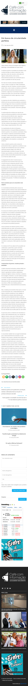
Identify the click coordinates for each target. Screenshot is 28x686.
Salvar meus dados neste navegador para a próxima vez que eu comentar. (13, 485)
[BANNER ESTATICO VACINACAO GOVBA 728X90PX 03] (14, 22)
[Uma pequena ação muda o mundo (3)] (15, 549)
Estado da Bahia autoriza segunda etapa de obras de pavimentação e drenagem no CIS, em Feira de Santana (13, 630)
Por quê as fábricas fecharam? (14, 443)
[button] (14, 30)
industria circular (8, 381)
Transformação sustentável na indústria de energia (14, 434)
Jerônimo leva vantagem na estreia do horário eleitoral (13, 648)
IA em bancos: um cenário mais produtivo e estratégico (14, 427)
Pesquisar (3, 497)
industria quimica (16, 381)
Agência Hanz (23, 683)
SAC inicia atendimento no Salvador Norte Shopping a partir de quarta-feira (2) (13, 610)
